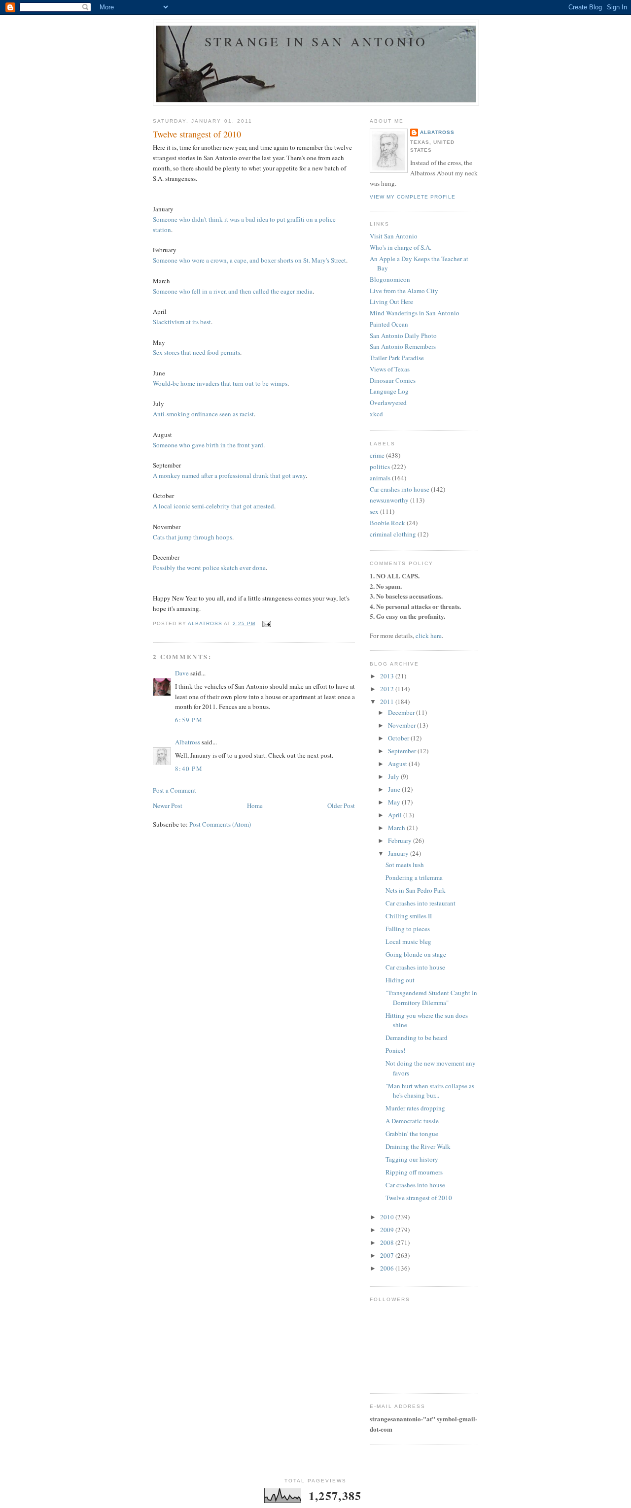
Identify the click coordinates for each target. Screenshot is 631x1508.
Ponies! (395, 1050)
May (395, 802)
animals (380, 477)
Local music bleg (408, 941)
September (403, 750)
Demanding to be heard (417, 1037)
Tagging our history (412, 1159)
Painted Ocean (389, 324)
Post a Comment (174, 790)
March (397, 827)
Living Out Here (391, 301)
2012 (387, 688)
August (398, 763)
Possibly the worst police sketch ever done (209, 567)
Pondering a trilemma (414, 877)
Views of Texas (390, 369)
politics (380, 466)
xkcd (376, 413)
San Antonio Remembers (403, 346)
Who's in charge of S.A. (400, 247)
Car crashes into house (399, 489)
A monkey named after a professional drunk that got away (229, 475)
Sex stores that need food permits (196, 352)
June (395, 789)
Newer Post (167, 805)
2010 (387, 1216)
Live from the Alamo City (404, 290)
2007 (387, 1255)
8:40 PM (189, 768)
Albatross (187, 741)
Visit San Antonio (394, 236)
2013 (387, 675)
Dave (182, 673)
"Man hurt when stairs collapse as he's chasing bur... (430, 1090)
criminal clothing (393, 534)
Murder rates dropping (415, 1108)
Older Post (341, 805)
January (399, 853)
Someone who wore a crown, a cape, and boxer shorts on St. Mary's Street (249, 260)
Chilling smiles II (409, 915)
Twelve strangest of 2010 (419, 1197)
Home (255, 805)
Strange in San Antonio (316, 41)
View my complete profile (413, 197)
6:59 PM (189, 719)
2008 (387, 1242)
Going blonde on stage (416, 954)
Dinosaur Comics (393, 380)
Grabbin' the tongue (412, 1133)
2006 (387, 1268)
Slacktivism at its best (182, 321)
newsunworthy (389, 500)
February (400, 840)
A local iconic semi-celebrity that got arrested (213, 506)
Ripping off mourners (414, 1172)
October (399, 738)
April (395, 814)
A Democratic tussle (412, 1120)
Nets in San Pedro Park (416, 890)
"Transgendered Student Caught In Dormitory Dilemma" (431, 997)
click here (429, 635)
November (402, 725)
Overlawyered (388, 402)
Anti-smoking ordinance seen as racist (203, 413)
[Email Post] (266, 623)
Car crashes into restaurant (421, 903)
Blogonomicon (390, 279)
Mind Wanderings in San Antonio (414, 312)
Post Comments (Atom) (220, 824)
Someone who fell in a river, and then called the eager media (233, 291)
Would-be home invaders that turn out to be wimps (220, 383)
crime (377, 455)
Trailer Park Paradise (397, 357)
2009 (387, 1229)
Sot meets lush (405, 864)
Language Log (389, 391)
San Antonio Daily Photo (403, 335)
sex (374, 511)
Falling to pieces (408, 928)
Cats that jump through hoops (192, 537)
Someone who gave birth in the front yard (208, 444)
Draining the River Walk (418, 1146)
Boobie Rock (387, 522)
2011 (387, 701)
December (402, 712)
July (394, 776)
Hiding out (400, 979)
